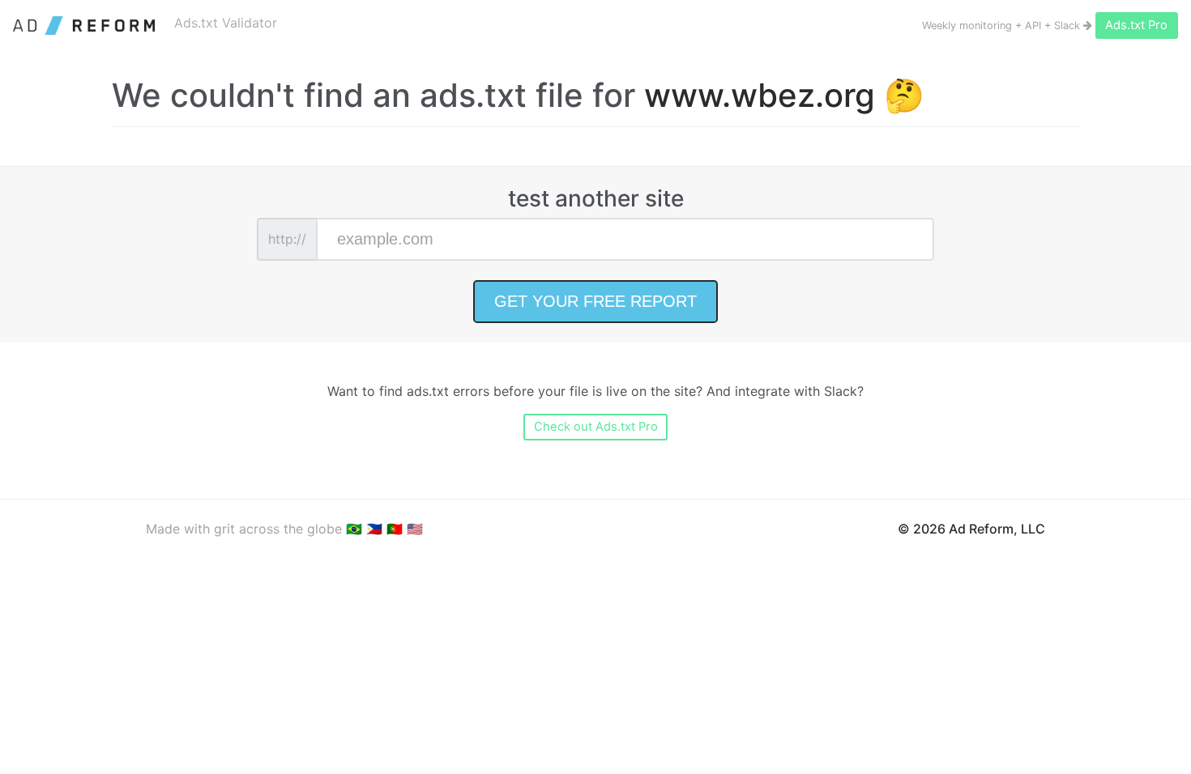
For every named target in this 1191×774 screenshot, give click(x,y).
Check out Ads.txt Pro (596, 426)
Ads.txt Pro (1136, 25)
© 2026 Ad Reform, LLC (971, 529)
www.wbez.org (759, 95)
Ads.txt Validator (225, 23)
